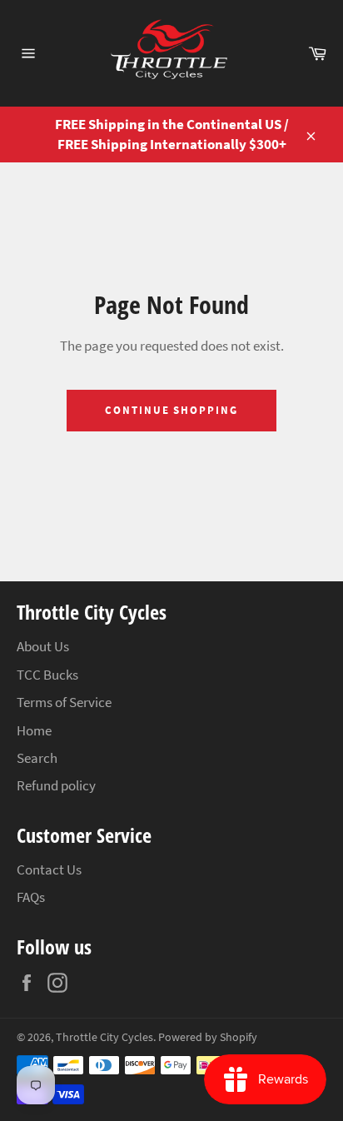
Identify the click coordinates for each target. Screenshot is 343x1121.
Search (37, 758)
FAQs (31, 897)
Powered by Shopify (207, 1037)
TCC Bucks (47, 674)
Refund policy (56, 785)
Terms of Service (64, 702)
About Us (43, 646)
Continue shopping (171, 410)
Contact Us (49, 869)
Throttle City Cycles (104, 1037)
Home (34, 730)
